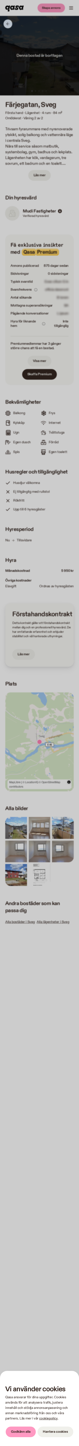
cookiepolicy (48, 1418)
